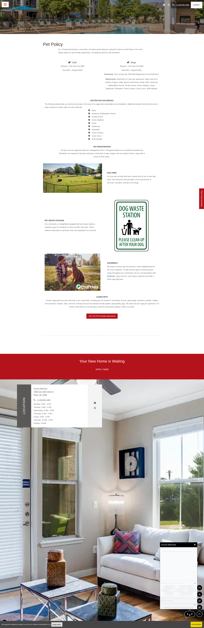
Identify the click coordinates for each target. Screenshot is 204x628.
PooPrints (111, 276)
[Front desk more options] (199, 614)
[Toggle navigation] (5, 4)
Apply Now (105, 369)
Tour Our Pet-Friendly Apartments (102, 316)
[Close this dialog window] (195, 545)
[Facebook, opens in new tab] (164, 5)
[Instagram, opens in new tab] (169, 5)
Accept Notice (196, 624)
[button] (196, 5)
